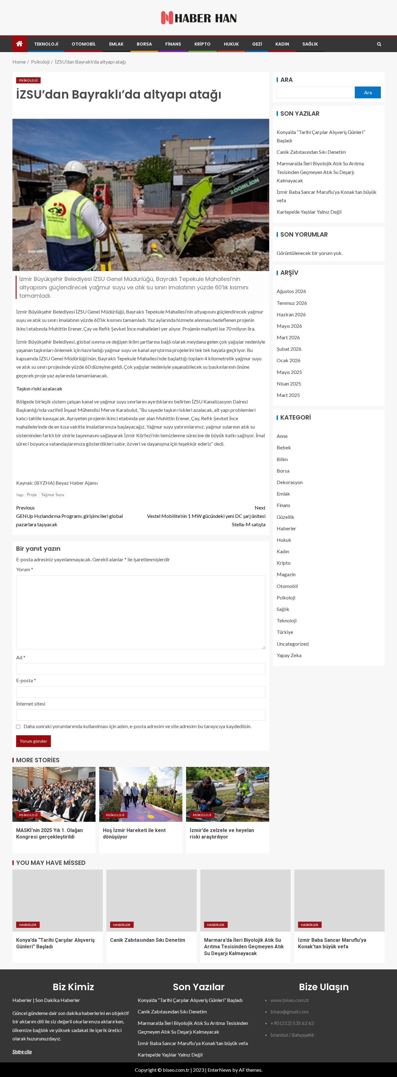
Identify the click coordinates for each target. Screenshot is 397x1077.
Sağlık (310, 44)
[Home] (19, 43)
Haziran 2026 (291, 314)
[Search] (379, 44)
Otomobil (84, 44)
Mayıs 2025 (289, 372)
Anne (282, 436)
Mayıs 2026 (289, 326)
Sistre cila (22, 1051)
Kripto (202, 44)
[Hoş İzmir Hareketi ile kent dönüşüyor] (140, 794)
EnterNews (219, 1070)
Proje (32, 494)
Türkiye (285, 632)
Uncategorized (293, 644)
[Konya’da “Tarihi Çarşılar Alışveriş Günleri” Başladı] (57, 901)
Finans (173, 44)
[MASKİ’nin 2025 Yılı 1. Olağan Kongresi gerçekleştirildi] (54, 794)
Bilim (282, 459)
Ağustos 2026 (291, 291)
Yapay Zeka (289, 655)
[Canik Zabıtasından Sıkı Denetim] (151, 901)
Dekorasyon (290, 482)
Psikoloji (28, 80)
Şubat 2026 (289, 349)
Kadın (282, 44)
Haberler (286, 528)
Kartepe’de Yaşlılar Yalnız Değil (309, 212)
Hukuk (231, 44)
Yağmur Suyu (52, 494)
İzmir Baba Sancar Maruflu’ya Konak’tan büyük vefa (193, 1043)
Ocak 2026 (289, 360)
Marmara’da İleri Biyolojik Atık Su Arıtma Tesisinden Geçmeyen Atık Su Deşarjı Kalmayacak (320, 172)
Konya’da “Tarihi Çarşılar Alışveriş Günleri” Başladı (190, 1000)
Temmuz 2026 (292, 303)
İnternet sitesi (30, 703)
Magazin (286, 574)
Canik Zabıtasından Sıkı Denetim (311, 152)
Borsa (144, 44)
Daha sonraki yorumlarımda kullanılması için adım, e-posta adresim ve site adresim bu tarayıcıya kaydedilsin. (137, 726)
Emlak (116, 44)
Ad (20, 657)
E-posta (26, 680)
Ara (286, 80)
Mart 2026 (288, 337)
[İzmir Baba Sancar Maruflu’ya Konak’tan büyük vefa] (339, 901)
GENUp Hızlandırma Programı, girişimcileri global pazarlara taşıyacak (69, 516)
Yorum (24, 569)
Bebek (284, 448)
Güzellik (285, 517)
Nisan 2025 (289, 383)
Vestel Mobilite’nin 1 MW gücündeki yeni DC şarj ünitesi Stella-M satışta (206, 516)
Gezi (257, 44)
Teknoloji (46, 44)
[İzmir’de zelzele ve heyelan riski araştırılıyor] (227, 794)
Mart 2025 (288, 395)
